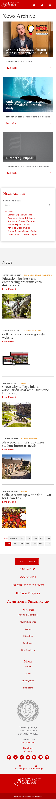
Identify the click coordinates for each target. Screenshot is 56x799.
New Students (28, 650)
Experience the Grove (28, 585)
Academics (28, 577)
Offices (28, 673)
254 (48, 538)
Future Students (32, 331)
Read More (8, 289)
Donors (28, 629)
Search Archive (12, 201)
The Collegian (20, 768)
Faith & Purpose (28, 593)
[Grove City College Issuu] (34, 757)
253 (41, 538)
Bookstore (28, 687)
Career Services (29, 439)
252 (35, 538)
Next (41, 543)
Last (48, 543)
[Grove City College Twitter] (15, 757)
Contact (28, 751)
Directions (28, 748)
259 (34, 543)
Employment (28, 680)
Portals (28, 666)
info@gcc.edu (28, 742)
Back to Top (26, 561)
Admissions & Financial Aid (28, 601)
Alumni (24, 491)
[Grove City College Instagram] (22, 757)
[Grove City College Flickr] (40, 757)
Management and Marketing (38, 275)
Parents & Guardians (28, 614)
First (6, 538)
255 (8, 543)
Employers (28, 643)
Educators (28, 636)
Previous (14, 538)
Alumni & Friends (28, 622)
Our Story (28, 569)
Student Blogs (36, 768)
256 (14, 543)
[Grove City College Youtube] (28, 757)
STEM (23, 383)
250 (22, 538)
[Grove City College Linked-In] (47, 757)
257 (21, 543)
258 (27, 543)
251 (28, 538)
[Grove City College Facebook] (9, 757)
